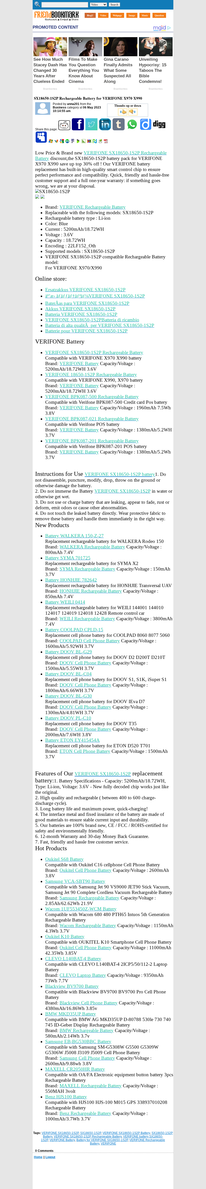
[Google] (62, 142)
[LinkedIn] (105, 129)
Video (103, 15)
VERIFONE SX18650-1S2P (60, 1133)
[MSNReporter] (56, 142)
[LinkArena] (84, 142)
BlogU (90, 15)
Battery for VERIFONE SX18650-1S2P (102, 1140)
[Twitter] (91, 129)
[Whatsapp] (132, 129)
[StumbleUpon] (67, 142)
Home (38, 1157)
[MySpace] (41, 142)
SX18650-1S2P (90, 1133)
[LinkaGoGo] (89, 142)
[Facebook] (78, 129)
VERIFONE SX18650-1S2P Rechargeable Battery (88, 1136)
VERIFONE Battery (62, 1140)
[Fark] (73, 142)
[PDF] (106, 142)
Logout (50, 1157)
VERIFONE (108, 1143)
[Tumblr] (119, 129)
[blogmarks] (78, 142)
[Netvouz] (95, 142)
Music (145, 15)
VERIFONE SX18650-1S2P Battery (126, 1133)
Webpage (117, 15)
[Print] (100, 142)
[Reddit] (64, 129)
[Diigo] (146, 129)
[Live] (51, 142)
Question (159, 15)
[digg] (159, 129)
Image (132, 15)
